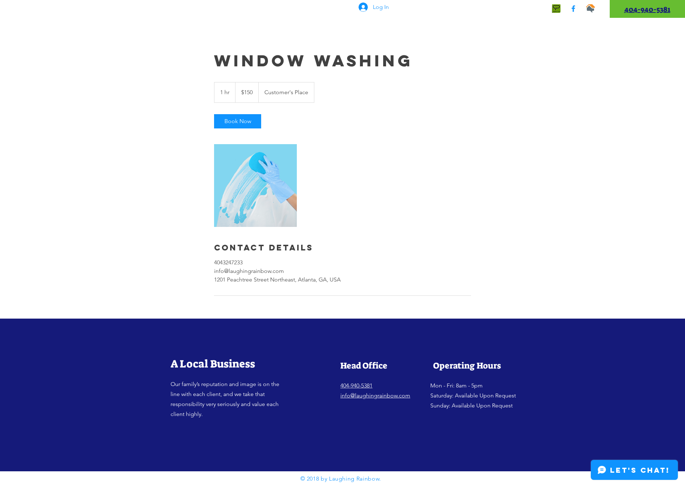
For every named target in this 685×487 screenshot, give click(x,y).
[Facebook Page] (573, 8)
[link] (237, 121)
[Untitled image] (255, 185)
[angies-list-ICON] (556, 8)
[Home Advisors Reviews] (590, 8)
